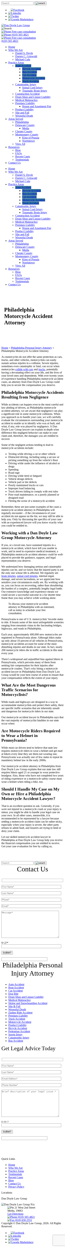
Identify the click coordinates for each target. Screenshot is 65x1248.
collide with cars (24, 369)
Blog (18, 150)
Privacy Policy (16, 1186)
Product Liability (24, 109)
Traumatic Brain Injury (34, 90)
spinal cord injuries (27, 576)
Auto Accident (23, 65)
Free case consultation (23, 31)
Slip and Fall (22, 112)
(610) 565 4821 (20, 34)
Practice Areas (16, 62)
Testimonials (22, 159)
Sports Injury (15, 1034)
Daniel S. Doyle (24, 53)
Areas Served (15, 118)
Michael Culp (22, 59)
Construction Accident (27, 93)
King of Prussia (30, 137)
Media (25, 128)
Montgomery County (26, 134)
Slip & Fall (14, 1006)
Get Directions (15, 1213)
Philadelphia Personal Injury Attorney (31, 347)
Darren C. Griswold (26, 56)
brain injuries (8, 576)
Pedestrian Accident (19, 1031)
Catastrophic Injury (25, 84)
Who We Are (15, 50)
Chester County (23, 131)
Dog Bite (13, 993)
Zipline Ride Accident (20, 1012)
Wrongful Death (24, 115)
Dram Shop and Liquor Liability (33, 96)
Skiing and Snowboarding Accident (27, 1003)
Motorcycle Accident (33, 78)
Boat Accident (16, 987)
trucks (41, 369)
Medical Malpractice (26, 100)
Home (11, 46)
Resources (14, 147)
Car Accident (29, 75)
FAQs (18, 153)
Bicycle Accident (31, 68)
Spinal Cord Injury (32, 87)
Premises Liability (25, 103)
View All (20, 143)
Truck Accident (30, 81)
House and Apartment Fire (36, 106)
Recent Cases (22, 156)
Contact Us (14, 162)
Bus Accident (29, 71)
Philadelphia (22, 122)
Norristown (28, 140)
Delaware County (25, 125)
